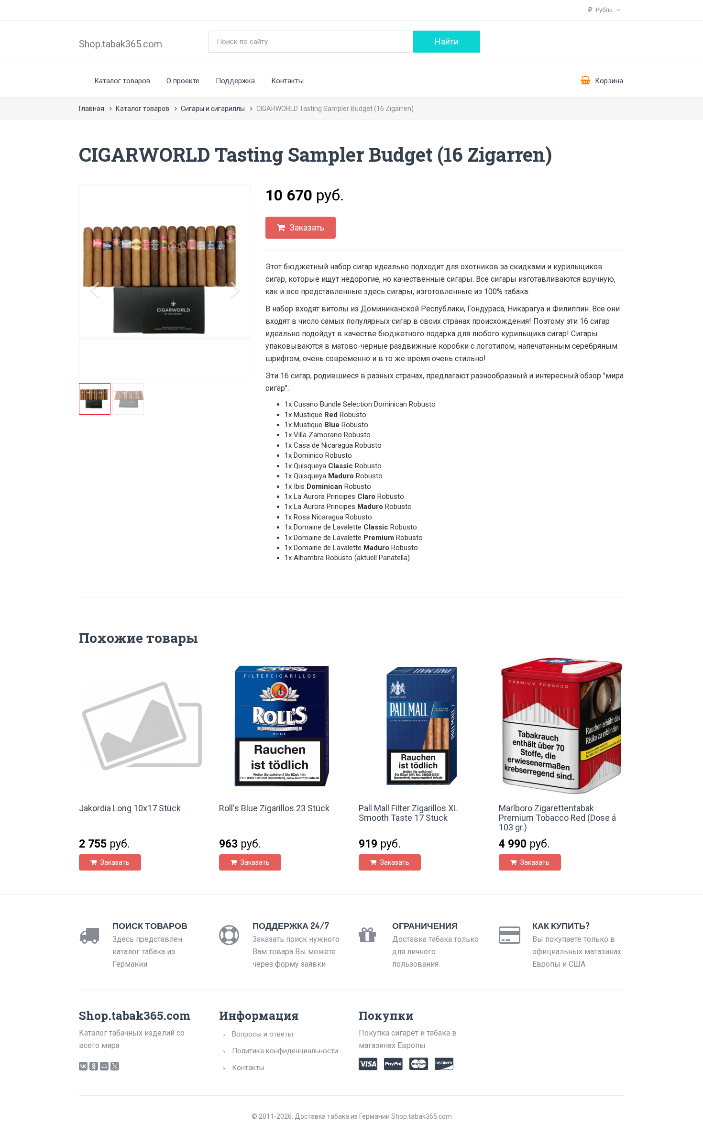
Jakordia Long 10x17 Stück (130, 808)
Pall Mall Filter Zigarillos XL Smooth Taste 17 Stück (408, 813)
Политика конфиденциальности (285, 1051)
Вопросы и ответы (262, 1034)
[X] (114, 1066)
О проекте (182, 81)
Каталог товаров (122, 81)
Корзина (608, 81)
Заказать (305, 227)
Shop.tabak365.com (120, 44)
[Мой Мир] (104, 1066)
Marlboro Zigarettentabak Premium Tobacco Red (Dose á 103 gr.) (557, 817)
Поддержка (235, 81)
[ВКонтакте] (83, 1066)
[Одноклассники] (93, 1066)
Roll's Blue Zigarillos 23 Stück (274, 808)
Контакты (287, 81)
